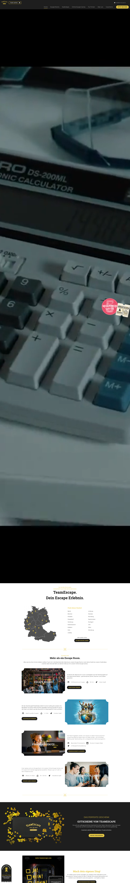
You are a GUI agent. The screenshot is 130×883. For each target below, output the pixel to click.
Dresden (70, 616)
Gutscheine (109, 7)
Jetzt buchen (122, 7)
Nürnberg (91, 616)
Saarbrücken (91, 619)
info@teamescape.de (121, 2)
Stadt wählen (14, 2)
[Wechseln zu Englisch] (128, 2)
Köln (69, 630)
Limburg (90, 611)
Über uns (100, 7)
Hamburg (70, 622)
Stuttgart (90, 622)
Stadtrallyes (65, 7)
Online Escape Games (78, 7)
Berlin (69, 611)
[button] (82, 640)
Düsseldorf (71, 619)
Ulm (89, 624)
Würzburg (91, 630)
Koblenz (70, 627)
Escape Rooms (54, 7)
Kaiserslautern (72, 624)
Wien (89, 627)
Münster (90, 614)
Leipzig (70, 632)
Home (46, 7)
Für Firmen (91, 7)
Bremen (70, 614)
